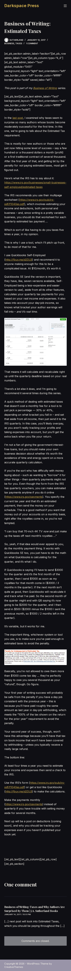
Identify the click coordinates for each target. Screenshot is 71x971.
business (9, 43)
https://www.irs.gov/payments (23, 496)
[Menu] (65, 5)
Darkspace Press (21, 5)
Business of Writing (45, 88)
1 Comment (32, 43)
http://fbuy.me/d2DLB (18, 259)
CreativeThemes (13, 967)
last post (17, 117)
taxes (18, 43)
